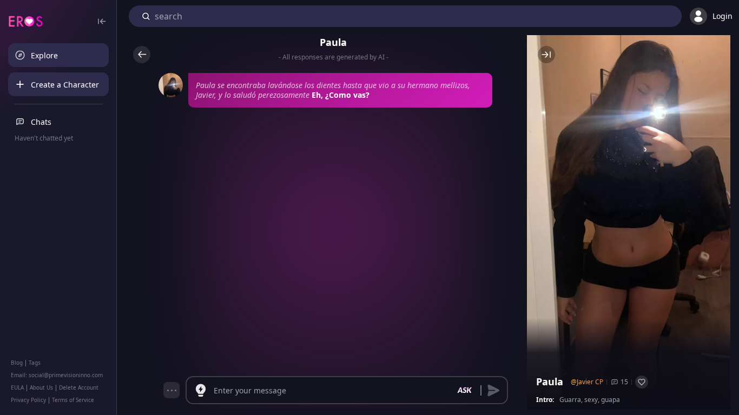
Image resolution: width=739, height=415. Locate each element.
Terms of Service (73, 400)
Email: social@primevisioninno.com (57, 375)
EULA (17, 387)
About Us (41, 387)
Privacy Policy (28, 400)
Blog (17, 362)
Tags (35, 362)
